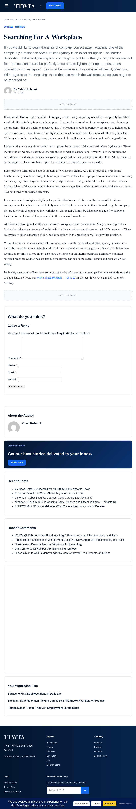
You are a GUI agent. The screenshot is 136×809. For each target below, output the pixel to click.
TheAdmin (20, 544)
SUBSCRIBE (55, 6)
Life (48, 760)
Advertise (98, 751)
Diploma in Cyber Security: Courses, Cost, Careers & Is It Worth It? (53, 497)
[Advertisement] (33, 618)
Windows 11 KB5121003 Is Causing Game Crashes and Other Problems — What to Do (65, 502)
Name (12, 365)
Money (50, 747)
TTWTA (24, 6)
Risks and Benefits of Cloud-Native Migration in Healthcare (49, 493)
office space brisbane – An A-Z (56, 277)
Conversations (53, 765)
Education (51, 756)
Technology (52, 743)
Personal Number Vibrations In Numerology (56, 544)
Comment (14, 358)
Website (12, 379)
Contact (97, 747)
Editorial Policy (100, 756)
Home (6, 19)
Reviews (51, 751)
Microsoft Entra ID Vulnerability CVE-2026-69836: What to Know (52, 489)
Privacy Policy (10, 783)
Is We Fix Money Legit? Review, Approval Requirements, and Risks (78, 535)
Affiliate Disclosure (12, 791)
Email (12, 372)
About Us (98, 743)
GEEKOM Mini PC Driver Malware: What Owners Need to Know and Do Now (59, 506)
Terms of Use (10, 787)
